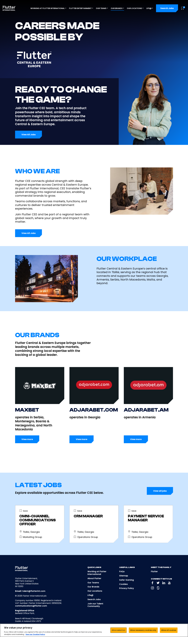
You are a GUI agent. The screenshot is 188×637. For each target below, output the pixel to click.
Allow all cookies (168, 630)
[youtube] (169, 582)
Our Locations (94, 590)
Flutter (154, 571)
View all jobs (160, 490)
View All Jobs (28, 134)
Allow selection (118, 630)
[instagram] (152, 587)
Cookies (123, 584)
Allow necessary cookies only (143, 630)
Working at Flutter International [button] (47, 8)
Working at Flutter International (96, 573)
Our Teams (93, 582)
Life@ (90, 595)
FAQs (122, 571)
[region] (94, 630)
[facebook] (152, 582)
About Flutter (94, 578)
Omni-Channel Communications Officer (37, 520)
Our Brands (93, 586)
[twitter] (158, 582)
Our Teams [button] (101, 8)
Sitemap (123, 575)
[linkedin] (163, 582)
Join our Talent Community (95, 605)
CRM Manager (88, 516)
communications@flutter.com (31, 605)
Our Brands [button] (117, 8)
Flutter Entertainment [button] (80, 8)
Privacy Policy (126, 588)
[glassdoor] (158, 587)
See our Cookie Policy (35, 634)
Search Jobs (167, 8)
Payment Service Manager (146, 518)
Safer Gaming (126, 579)
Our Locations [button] (134, 8)
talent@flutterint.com (33, 591)
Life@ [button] (149, 8)
